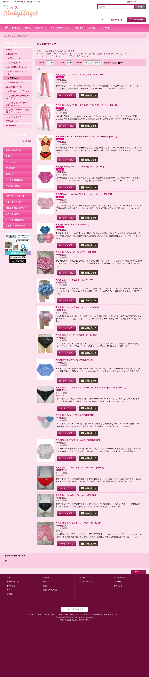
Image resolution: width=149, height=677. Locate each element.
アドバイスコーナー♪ (15, 202)
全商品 (9, 49)
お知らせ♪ (82, 577)
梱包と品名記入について (16, 208)
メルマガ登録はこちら (15, 180)
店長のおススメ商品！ (51, 590)
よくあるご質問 (12, 214)
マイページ (10, 162)
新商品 (45, 581)
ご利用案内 (10, 168)
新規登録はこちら (117, 20)
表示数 (42, 63)
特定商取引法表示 (13, 186)
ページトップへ (140, 571)
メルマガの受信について (16, 220)
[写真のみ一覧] (115, 63)
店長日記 (10, 594)
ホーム (9, 577)
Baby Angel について (15, 196)
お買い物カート (12, 586)
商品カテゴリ (47, 577)
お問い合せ (10, 174)
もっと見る (27, 141)
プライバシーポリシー (15, 226)
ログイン (103, 20)
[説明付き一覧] (121, 63)
